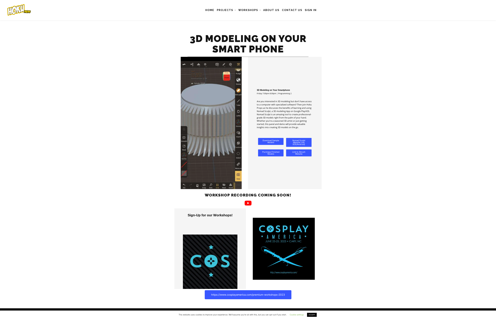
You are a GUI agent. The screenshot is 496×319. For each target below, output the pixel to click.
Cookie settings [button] (297, 314)
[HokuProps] (18, 10)
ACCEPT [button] (312, 315)
